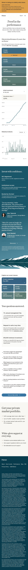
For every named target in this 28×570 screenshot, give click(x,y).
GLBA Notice (13, 466)
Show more (13, 243)
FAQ (25, 464)
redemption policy (18, 330)
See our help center (13, 395)
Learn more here (6, 4)
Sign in (21, 15)
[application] (14, 114)
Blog (22, 464)
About (3, 464)
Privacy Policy (5, 466)
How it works (9, 464)
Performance (16, 464)
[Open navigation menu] (25, 15)
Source (21, 132)
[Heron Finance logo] (4, 15)
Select (14, 65)
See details (15, 45)
